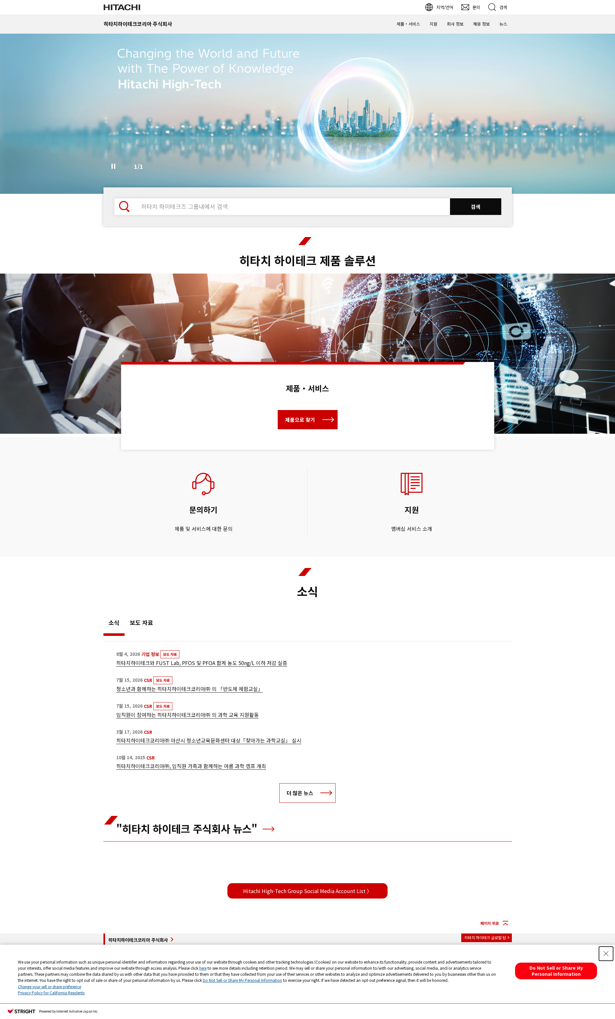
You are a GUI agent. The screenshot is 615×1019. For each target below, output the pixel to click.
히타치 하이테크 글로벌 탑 (485, 938)
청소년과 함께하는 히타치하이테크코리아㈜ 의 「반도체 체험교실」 (189, 689)
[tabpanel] (307, 354)
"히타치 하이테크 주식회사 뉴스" (188, 828)
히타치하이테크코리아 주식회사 (138, 939)
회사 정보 (455, 24)
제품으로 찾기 (300, 419)
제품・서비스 (408, 24)
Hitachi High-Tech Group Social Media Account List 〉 (307, 891)
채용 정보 (481, 24)
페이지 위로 (489, 923)
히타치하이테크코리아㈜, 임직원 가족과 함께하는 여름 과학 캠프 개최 (191, 766)
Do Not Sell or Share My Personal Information (242, 980)
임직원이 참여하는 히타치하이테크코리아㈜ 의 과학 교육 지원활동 (187, 715)
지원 (433, 24)
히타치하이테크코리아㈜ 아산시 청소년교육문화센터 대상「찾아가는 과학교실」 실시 (208, 740)
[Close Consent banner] (606, 954)
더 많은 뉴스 (300, 793)
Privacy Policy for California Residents (51, 992)
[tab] (114, 624)
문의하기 (203, 509)
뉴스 (503, 24)
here (203, 968)
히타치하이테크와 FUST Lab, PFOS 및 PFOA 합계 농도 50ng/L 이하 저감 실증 (201, 663)
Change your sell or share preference (49, 986)
